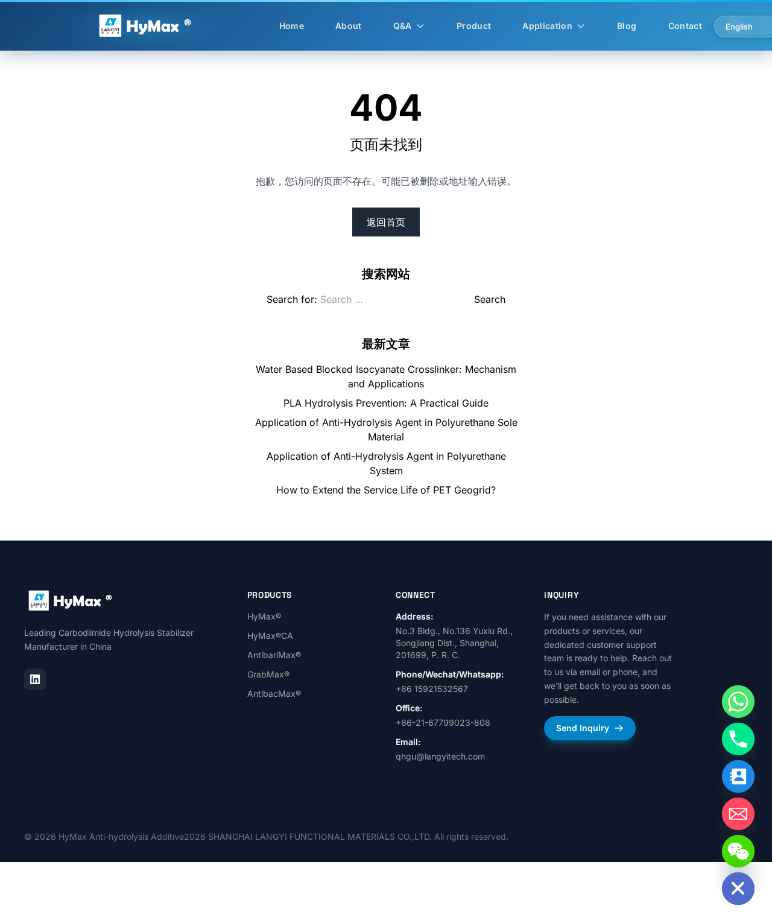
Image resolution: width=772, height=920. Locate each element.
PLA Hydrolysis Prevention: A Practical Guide (386, 403)
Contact (685, 26)
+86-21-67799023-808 (443, 722)
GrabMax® (268, 674)
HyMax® (264, 616)
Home (291, 26)
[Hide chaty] (738, 888)
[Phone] (738, 739)
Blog (626, 26)
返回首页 (386, 222)
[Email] (738, 814)
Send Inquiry (582, 728)
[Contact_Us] (738, 776)
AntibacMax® (274, 693)
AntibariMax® (274, 655)
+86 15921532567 (432, 689)
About (348, 26)
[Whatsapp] (738, 701)
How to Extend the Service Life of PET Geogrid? (386, 490)
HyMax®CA (270, 635)
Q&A (402, 26)
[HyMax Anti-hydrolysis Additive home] (70, 601)
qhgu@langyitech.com (440, 756)
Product (474, 26)
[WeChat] (738, 851)
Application (547, 26)
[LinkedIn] (35, 679)
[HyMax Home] (145, 26)
